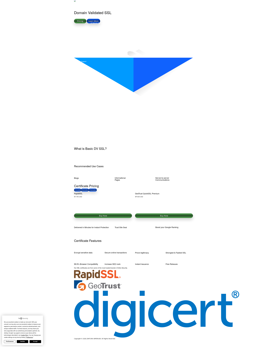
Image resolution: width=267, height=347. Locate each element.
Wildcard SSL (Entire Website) (153, 101)
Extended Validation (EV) (131, 101)
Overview (80, 101)
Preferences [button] (29, 337)
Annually (77, 190)
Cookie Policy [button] (24, 335)
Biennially (85, 190)
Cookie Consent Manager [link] (11, 318)
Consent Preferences (7, 346)
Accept (35, 341)
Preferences (10, 341)
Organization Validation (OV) (110, 101)
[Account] (191, 2)
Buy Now (103, 215)
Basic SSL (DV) (92, 101)
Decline (22, 341)
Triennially (93, 190)
